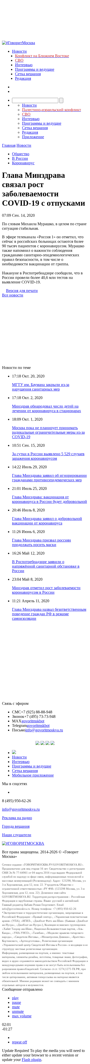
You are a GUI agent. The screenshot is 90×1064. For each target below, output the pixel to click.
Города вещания (16, 826)
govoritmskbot (33, 721)
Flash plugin (31, 1059)
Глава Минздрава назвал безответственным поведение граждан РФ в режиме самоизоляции (49, 614)
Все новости (12, 295)
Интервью (23, 65)
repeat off (19, 1042)
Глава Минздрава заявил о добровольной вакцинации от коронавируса (47, 520)
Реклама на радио (17, 818)
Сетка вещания (28, 74)
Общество (20, 154)
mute (16, 1007)
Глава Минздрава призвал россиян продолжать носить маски (41, 542)
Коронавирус (23, 163)
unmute (18, 1011)
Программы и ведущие (34, 69)
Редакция (23, 78)
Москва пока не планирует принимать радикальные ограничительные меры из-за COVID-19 (48, 432)
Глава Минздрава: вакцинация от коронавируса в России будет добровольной (49, 499)
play (15, 998)
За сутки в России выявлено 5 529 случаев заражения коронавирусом (48, 456)
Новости (19, 51)
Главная (9, 145)
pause (16, 1002)
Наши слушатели (16, 835)
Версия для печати (22, 290)
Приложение (33, 137)
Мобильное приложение (33, 775)
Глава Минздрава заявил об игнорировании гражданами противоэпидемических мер (49, 477)
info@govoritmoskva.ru (44, 730)
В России (20, 158)
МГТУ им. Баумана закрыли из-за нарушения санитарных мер (40, 387)
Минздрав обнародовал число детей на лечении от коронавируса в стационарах (46, 408)
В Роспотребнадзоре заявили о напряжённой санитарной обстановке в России (46, 566)
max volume (22, 1016)
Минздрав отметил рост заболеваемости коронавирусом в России (46, 590)
